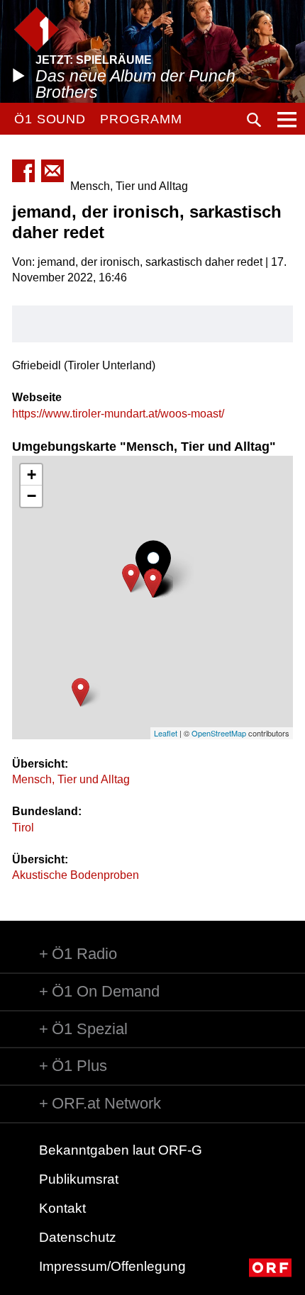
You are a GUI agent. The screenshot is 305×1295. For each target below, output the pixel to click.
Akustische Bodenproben (75, 875)
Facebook (23, 170)
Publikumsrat (78, 1179)
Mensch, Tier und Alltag (71, 779)
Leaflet (165, 733)
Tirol (23, 828)
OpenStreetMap (219, 733)
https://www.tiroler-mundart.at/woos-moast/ (118, 414)
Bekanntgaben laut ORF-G (120, 1150)
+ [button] (31, 474)
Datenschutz (77, 1237)
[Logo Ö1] (36, 29)
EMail (52, 170)
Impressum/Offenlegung (112, 1266)
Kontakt (62, 1208)
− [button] (31, 496)
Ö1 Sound (50, 119)
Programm (141, 119)
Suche (254, 120)
